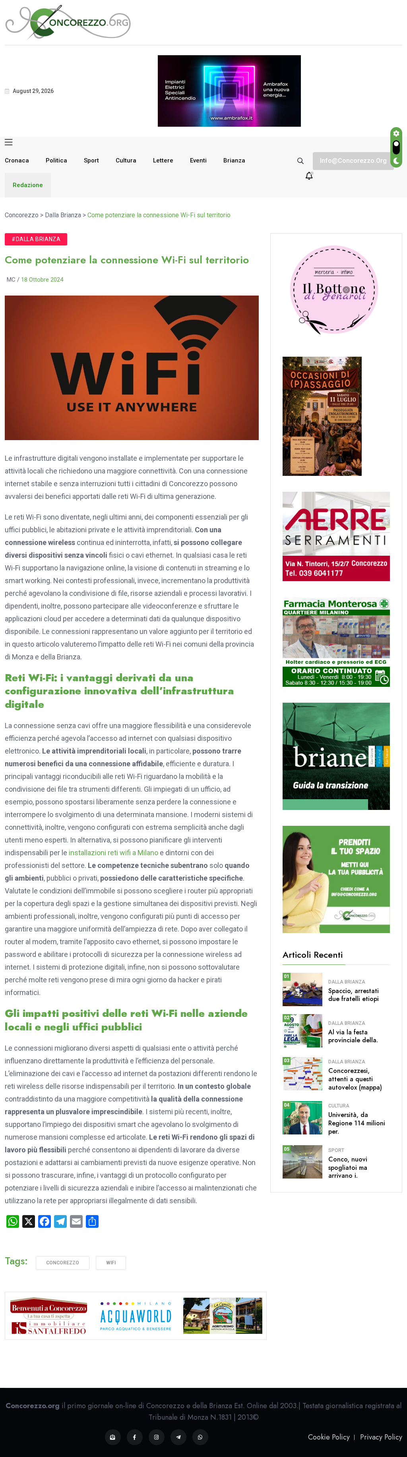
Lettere (163, 160)
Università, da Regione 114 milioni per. (356, 1123)
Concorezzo (62, 1263)
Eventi (198, 160)
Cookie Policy (329, 1437)
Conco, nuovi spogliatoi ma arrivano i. (347, 1168)
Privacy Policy (381, 1437)
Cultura (126, 160)
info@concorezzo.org (353, 160)
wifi (111, 1263)
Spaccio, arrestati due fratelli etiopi (353, 995)
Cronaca (17, 160)
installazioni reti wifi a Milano (113, 852)
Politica (56, 160)
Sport (91, 160)
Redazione (28, 185)
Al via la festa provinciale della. (353, 1036)
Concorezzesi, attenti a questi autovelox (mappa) (355, 1079)
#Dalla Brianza (36, 239)
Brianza (234, 160)
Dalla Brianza (346, 982)
